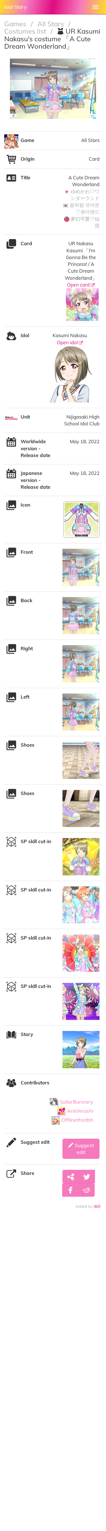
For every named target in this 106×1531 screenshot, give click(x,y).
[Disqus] (53, 1297)
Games (16, 24)
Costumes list (26, 31)
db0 (97, 1206)
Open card (79, 285)
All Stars (51, 24)
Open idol (68, 342)
